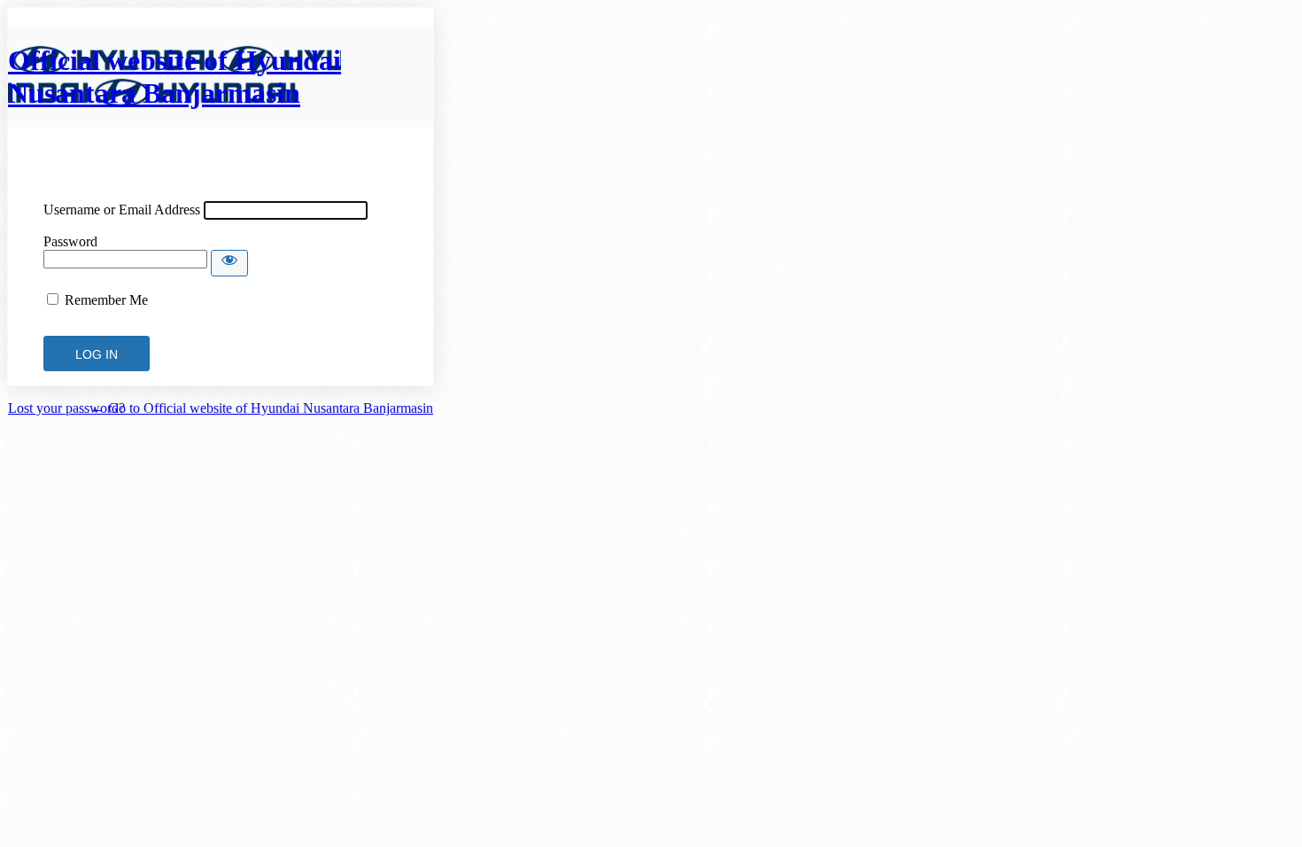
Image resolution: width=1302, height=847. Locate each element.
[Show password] (229, 263)
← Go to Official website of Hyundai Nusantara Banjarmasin (261, 408)
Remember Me (106, 299)
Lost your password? (66, 408)
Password (70, 241)
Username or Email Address (121, 209)
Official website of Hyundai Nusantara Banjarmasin (174, 76)
